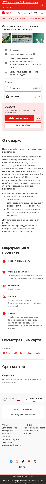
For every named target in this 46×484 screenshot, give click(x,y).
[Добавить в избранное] (38, 118)
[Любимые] (30, 13)
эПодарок (7, 436)
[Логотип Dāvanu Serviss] (8, 13)
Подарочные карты (18, 19)
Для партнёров (9, 428)
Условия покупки (10, 439)
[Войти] (25, 13)
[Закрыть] (42, 5)
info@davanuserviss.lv (24, 414)
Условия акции (31, 430)
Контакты (28, 433)
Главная (5, 19)
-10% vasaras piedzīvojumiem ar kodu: (20, 2)
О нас (5, 425)
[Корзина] (35, 13)
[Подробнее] (33, 54)
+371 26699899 (24, 409)
